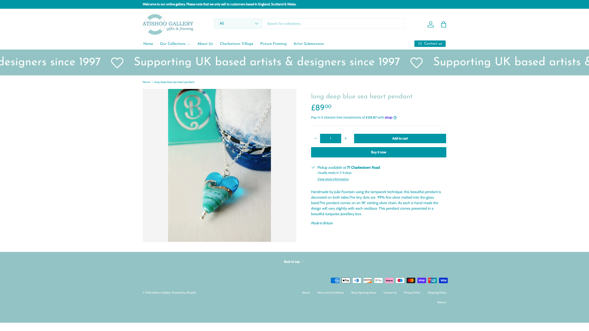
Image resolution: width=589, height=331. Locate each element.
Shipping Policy (437, 292)
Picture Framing (273, 44)
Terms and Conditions (331, 292)
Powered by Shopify (184, 292)
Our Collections (173, 44)
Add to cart (400, 138)
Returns (441, 302)
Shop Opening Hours (363, 292)
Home (148, 44)
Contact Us (390, 292)
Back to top (292, 262)
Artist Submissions (309, 44)
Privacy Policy (412, 292)
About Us (205, 44)
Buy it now (378, 152)
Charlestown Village (236, 44)
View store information (333, 179)
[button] (444, 24)
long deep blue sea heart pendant (174, 82)
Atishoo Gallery (161, 292)
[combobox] (309, 24)
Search (306, 292)
